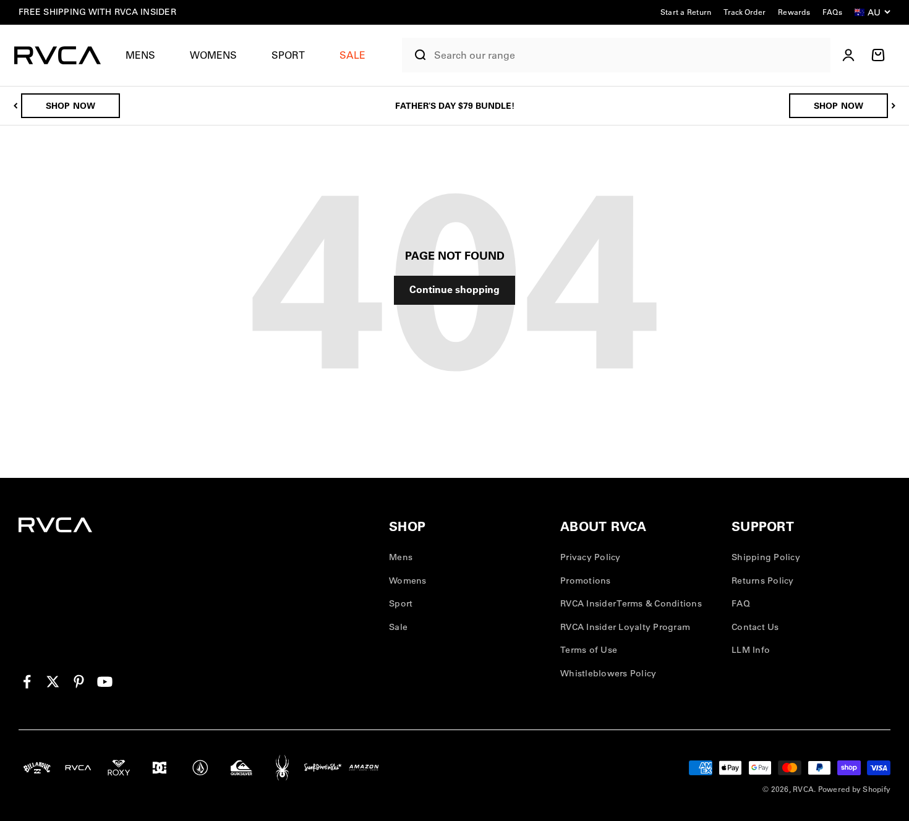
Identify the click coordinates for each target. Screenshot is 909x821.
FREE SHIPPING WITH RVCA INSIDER (97, 11)
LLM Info (751, 649)
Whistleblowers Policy (608, 673)
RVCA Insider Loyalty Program (625, 626)
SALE (352, 55)
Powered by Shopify (854, 789)
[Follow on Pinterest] (78, 681)
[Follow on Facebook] (27, 681)
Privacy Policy (590, 557)
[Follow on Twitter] (53, 681)
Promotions (585, 580)
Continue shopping (454, 289)
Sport (288, 55)
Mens (140, 55)
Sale (398, 626)
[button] (145, 55)
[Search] (415, 55)
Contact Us (755, 626)
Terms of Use (588, 649)
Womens (213, 55)
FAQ (741, 603)
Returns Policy (763, 580)
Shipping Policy (766, 557)
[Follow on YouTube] (104, 681)
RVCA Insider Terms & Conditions (631, 603)
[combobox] (629, 55)
